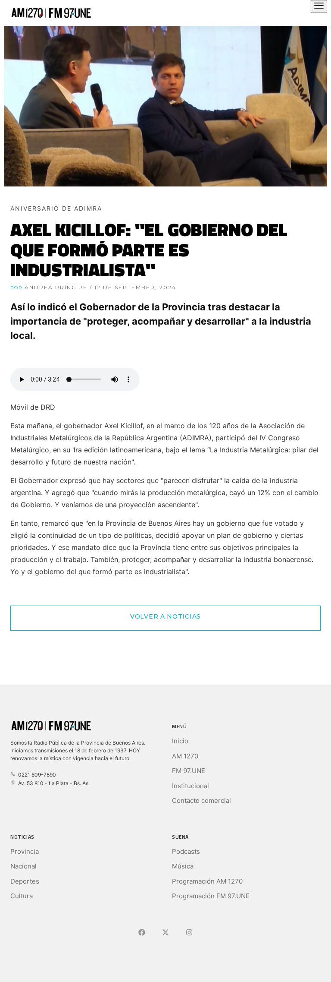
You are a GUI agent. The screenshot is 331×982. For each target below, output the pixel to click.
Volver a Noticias (165, 616)
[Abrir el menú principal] (319, 6)
